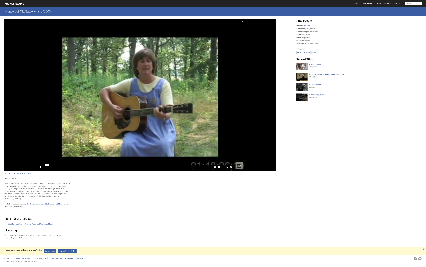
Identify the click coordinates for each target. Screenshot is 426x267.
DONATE (387, 4)
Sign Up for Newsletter (67, 251)
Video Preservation (57, 258)
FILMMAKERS (367, 4)
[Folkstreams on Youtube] (420, 258)
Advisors (7, 258)
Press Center (69, 258)
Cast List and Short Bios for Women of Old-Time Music (30, 224)
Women (307, 52)
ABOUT (378, 4)
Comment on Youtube (24, 173)
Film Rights (16, 258)
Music (299, 52)
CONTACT (398, 4)
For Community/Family (41, 258)
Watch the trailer (9, 173)
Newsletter (79, 258)
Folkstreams (21, 238)
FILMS (356, 4)
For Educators (26, 258)
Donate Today (50, 251)
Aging (314, 52)
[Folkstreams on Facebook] (415, 258)
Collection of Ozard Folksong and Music (46, 204)
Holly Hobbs (53, 235)
